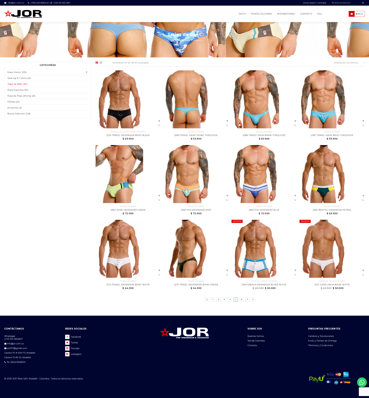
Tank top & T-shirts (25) (19, 78)
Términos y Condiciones (320, 345)
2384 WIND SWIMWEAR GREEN (128, 210)
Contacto (252, 345)
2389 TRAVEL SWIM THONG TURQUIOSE (196, 135)
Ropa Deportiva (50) (17, 90)
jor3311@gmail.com (17, 348)
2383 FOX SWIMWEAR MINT (196, 210)
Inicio (169, 40)
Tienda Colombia (256, 340)
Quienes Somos (255, 336)
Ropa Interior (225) (17, 72)
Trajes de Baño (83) (17, 84)
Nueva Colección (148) (19, 113)
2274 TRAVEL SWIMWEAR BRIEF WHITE (128, 284)
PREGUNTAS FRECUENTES (324, 328)
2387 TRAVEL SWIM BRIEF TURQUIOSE (332, 135)
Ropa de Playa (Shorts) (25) (21, 96)
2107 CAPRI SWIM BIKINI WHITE (332, 284)
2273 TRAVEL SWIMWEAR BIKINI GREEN (196, 284)
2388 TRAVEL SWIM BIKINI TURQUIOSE (264, 135)
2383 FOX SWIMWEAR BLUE (264, 210)
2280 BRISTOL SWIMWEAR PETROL (332, 210)
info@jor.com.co (15, 343)
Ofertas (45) (13, 102)
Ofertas (255, 281)
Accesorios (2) (14, 107)
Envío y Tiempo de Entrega (322, 340)
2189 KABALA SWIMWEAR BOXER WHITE (264, 284)
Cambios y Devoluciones (321, 336)
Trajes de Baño (183, 40)
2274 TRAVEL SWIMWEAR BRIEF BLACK (128, 135)
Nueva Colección (119, 132)
